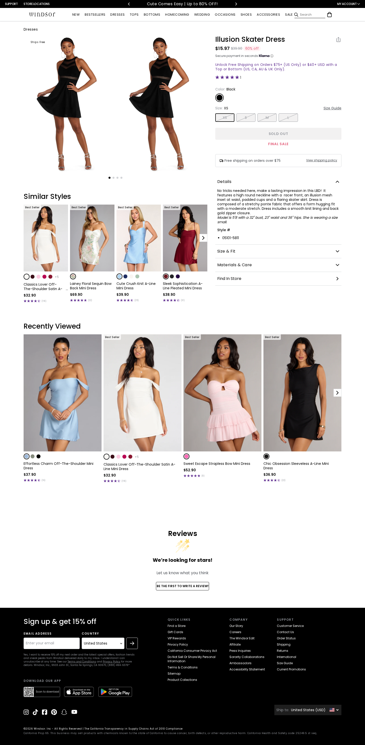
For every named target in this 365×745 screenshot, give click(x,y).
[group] (69, 104)
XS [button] (225, 117)
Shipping (284, 644)
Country (90, 634)
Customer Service (290, 626)
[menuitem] (76, 14)
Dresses (31, 29)
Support (11, 4)
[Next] (235, 3)
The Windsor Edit (242, 638)
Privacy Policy (111, 661)
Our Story (236, 626)
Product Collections (182, 680)
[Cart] (329, 14)
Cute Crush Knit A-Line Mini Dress (136, 285)
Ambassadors (240, 663)
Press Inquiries (240, 651)
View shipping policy (321, 160)
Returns (282, 651)
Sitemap (174, 673)
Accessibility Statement (247, 669)
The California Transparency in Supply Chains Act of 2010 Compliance (133, 729)
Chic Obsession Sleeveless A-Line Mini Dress (296, 465)
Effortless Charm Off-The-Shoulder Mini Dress (58, 465)
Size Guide (332, 108)
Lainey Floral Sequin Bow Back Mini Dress (90, 285)
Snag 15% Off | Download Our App (226, 4)
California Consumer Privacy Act (192, 651)
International (286, 657)
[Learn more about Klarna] (271, 56)
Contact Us (285, 632)
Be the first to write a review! (183, 586)
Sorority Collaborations (246, 657)
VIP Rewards (177, 638)
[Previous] (129, 3)
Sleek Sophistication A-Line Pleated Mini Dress (183, 285)
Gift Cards (175, 632)
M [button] (267, 117)
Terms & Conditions (183, 667)
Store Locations (37, 4)
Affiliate (235, 644)
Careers (235, 632)
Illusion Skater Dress (250, 40)
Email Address (38, 634)
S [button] (246, 117)
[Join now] (132, 643)
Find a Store (176, 626)
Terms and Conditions (82, 661)
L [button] (288, 117)
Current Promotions (291, 669)
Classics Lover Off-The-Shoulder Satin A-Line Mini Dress (43, 286)
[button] (27, 277)
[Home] (42, 14)
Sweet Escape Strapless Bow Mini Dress (216, 463)
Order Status (286, 638)
